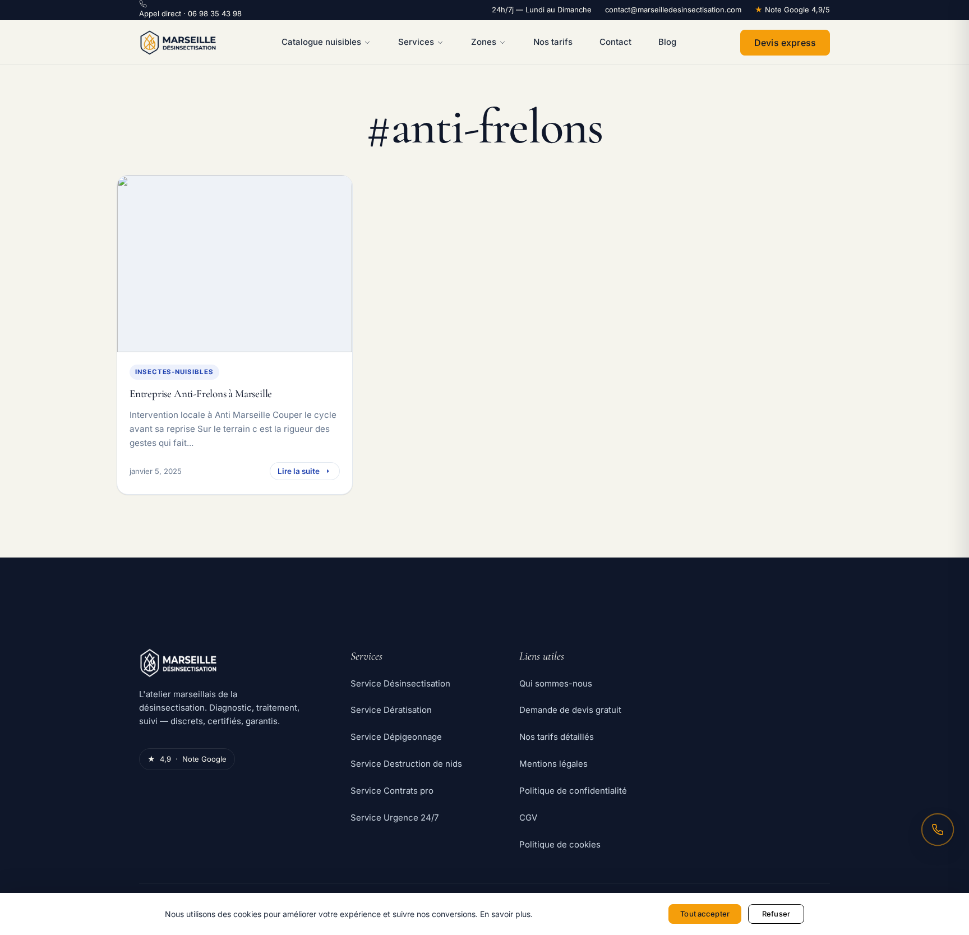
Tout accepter (705, 913)
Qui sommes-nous (555, 683)
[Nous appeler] (937, 829)
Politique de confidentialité (573, 790)
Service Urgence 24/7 (394, 817)
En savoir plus (505, 914)
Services (416, 41)
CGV (528, 817)
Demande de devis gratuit (570, 709)
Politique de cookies (560, 844)
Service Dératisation (391, 709)
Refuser (776, 913)
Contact (615, 41)
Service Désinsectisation (400, 683)
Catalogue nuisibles (321, 41)
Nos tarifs (553, 41)
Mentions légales (553, 763)
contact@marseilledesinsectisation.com (673, 9)
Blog (667, 41)
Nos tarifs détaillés (556, 736)
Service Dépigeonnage (396, 736)
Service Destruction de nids (406, 763)
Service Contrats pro (391, 790)
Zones (483, 41)
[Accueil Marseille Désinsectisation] (178, 42)
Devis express (785, 42)
